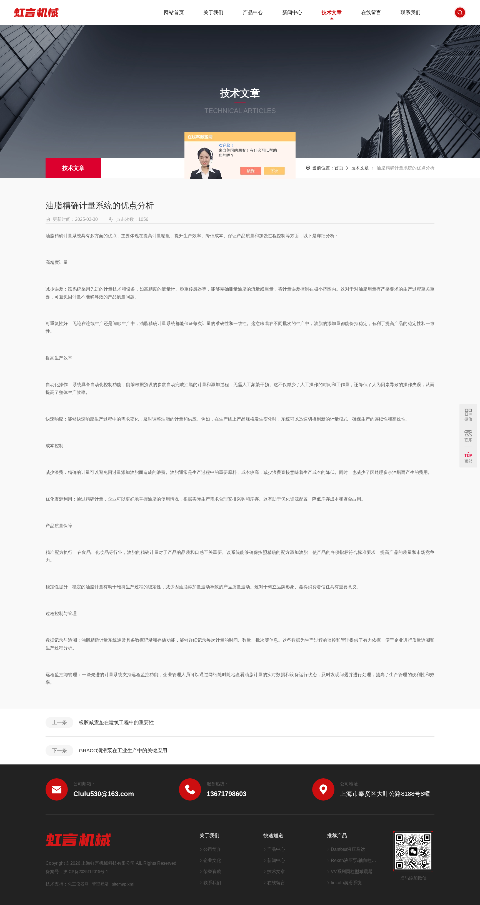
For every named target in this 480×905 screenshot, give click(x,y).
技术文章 (332, 12)
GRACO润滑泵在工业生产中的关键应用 (123, 750)
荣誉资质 (212, 871)
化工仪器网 (78, 884)
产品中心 (253, 12)
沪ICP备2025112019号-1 (85, 871)
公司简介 (212, 849)
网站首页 (174, 12)
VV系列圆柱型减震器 (351, 871)
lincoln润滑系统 (346, 882)
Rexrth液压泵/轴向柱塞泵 (355, 860)
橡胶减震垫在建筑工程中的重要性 (116, 722)
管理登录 (100, 884)
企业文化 (212, 860)
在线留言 (371, 12)
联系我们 (411, 12)
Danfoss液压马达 (348, 849)
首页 (338, 168)
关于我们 (213, 12)
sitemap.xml (123, 884)
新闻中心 (292, 12)
